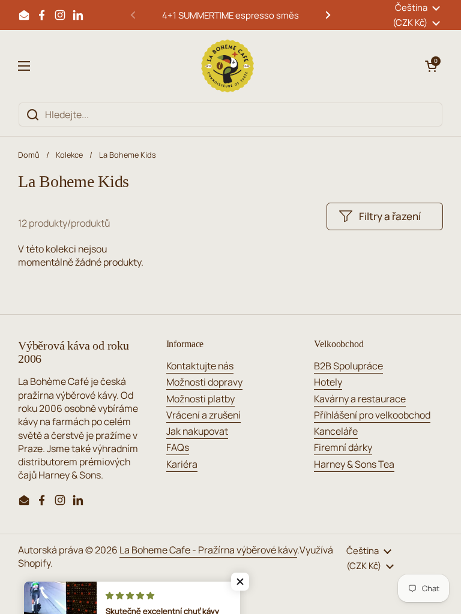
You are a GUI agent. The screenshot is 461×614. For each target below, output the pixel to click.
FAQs (177, 447)
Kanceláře (336, 431)
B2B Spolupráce (348, 365)
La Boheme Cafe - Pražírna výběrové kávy (208, 549)
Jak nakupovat (197, 431)
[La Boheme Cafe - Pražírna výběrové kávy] (227, 66)
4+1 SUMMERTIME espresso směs (230, 15)
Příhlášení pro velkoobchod (372, 415)
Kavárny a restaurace (360, 398)
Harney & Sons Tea (354, 464)
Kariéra (181, 464)
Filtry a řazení (390, 216)
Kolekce (69, 154)
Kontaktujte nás (200, 365)
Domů (29, 154)
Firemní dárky (343, 447)
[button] (431, 66)
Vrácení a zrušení (203, 415)
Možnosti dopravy (204, 382)
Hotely (328, 382)
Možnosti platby (200, 398)
